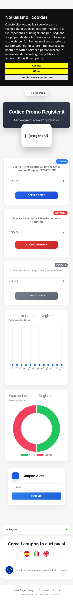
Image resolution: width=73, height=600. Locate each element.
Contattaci (44, 590)
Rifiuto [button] (37, 71)
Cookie (57, 590)
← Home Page (36, 92)
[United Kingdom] (46, 554)
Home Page (19, 590)
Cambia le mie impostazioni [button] (36, 77)
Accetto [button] (36, 65)
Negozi (32, 590)
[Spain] (27, 554)
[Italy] (36, 554)
